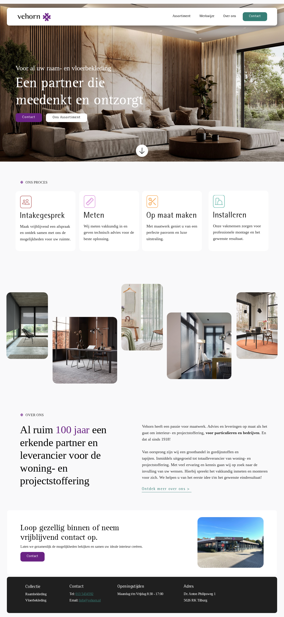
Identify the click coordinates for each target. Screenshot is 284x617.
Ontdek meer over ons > (166, 489)
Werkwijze (206, 16)
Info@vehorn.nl (90, 600)
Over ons (229, 16)
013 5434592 (84, 594)
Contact (255, 16)
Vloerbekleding (35, 600)
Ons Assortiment (67, 117)
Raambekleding (36, 594)
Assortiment (182, 16)
